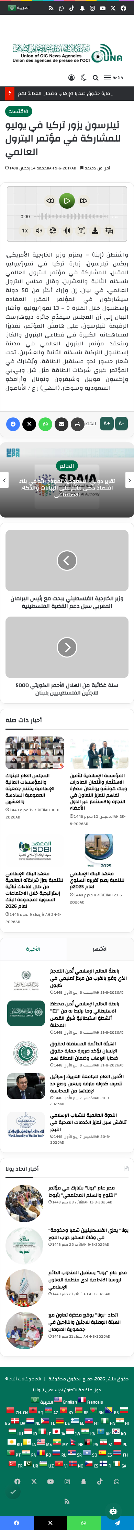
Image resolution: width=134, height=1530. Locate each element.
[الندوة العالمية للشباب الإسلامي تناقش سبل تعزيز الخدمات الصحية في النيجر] (26, 1125)
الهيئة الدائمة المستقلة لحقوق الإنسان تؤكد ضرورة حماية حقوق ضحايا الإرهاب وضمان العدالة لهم (84, 1051)
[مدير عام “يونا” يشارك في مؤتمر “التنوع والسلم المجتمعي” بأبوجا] (24, 1203)
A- (121, 423)
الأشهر (100, 949)
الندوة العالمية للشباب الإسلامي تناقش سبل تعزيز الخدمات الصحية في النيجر (88, 1122)
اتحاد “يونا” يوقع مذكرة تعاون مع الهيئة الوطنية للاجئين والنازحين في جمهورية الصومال (84, 1322)
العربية (23, 8)
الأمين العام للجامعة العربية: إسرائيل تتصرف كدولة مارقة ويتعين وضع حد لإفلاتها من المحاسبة (87, 1083)
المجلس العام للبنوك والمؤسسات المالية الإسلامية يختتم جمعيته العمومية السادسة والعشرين (29, 788)
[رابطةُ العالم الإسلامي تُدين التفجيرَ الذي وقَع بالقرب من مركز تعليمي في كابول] (26, 980)
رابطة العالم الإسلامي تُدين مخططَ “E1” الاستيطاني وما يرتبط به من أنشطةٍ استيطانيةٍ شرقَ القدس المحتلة (84, 1015)
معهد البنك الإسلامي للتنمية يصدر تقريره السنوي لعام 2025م (97, 880)
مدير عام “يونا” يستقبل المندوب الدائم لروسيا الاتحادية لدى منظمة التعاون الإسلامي (87, 1280)
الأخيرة (33, 949)
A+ (106, 423)
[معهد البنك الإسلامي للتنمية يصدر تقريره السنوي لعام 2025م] (99, 850)
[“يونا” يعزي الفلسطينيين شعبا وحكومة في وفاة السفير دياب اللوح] (24, 1246)
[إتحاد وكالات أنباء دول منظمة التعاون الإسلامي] (65, 53)
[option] (65, 53)
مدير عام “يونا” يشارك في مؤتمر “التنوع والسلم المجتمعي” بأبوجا (82, 1192)
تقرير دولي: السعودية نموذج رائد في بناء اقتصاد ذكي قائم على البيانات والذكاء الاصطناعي (67, 487)
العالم (67, 466)
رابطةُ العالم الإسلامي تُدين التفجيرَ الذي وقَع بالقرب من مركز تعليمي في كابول (88, 978)
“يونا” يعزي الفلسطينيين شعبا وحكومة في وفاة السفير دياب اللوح (88, 1234)
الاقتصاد (19, 111)
